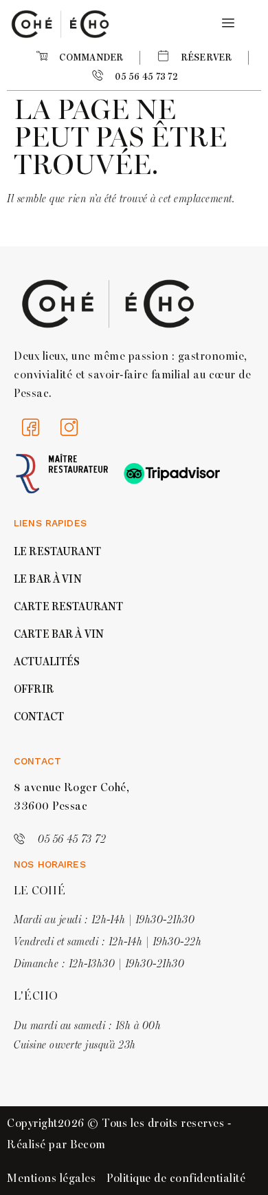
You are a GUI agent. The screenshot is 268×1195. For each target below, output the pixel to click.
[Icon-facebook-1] (31, 427)
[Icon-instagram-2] (69, 427)
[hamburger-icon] (225, 23)
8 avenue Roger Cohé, (71, 788)
